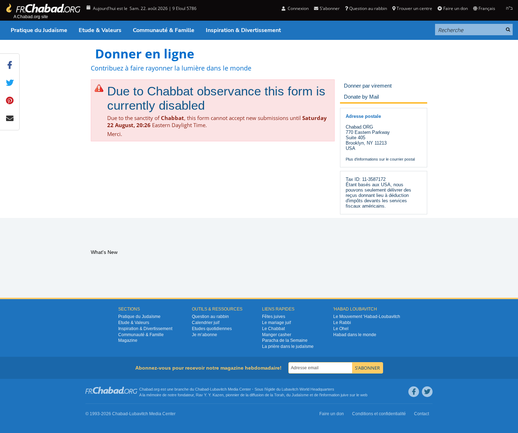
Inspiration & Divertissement (243, 30)
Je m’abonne (204, 334)
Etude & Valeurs (100, 30)
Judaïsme (300, 395)
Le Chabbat (273, 328)
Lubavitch (218, 389)
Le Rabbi (342, 322)
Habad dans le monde (354, 334)
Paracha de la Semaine (285, 340)
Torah (279, 395)
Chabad (202, 389)
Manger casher (276, 334)
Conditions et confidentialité (379, 413)
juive (345, 395)
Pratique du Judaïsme (39, 30)
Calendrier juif (205, 322)
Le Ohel (341, 328)
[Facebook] (413, 391)
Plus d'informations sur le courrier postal (380, 159)
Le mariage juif (276, 322)
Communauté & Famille (163, 30)
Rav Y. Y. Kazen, (210, 395)
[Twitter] (427, 391)
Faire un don (455, 8)
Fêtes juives (273, 316)
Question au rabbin (368, 8)
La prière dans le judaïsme (288, 346)
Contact (421, 413)
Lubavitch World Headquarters (308, 389)
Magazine (127, 340)
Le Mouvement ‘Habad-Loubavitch (366, 316)
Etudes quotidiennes (212, 328)
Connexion (298, 8)
